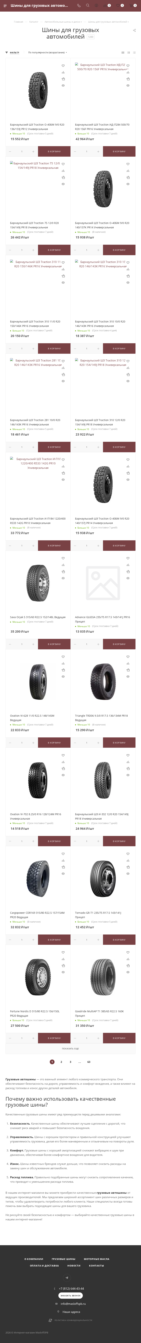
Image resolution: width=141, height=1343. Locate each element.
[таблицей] (134, 52)
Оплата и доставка (44, 1265)
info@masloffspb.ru (73, 1303)
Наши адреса (71, 1312)
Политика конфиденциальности (74, 1320)
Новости (74, 1265)
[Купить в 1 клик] (63, 79)
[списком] (128, 52)
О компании (33, 1259)
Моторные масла (96, 1259)
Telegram (67, 1278)
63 (88, 1062)
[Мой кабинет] (96, 6)
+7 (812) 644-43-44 (71, 1288)
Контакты (96, 1265)
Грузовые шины (63, 1259)
